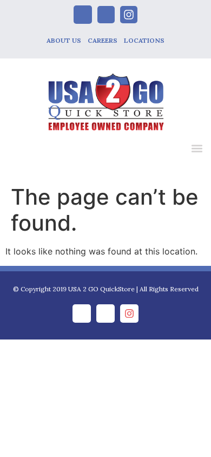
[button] (197, 148)
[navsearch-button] (174, 150)
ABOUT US (64, 40)
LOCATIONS (144, 40)
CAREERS (102, 40)
